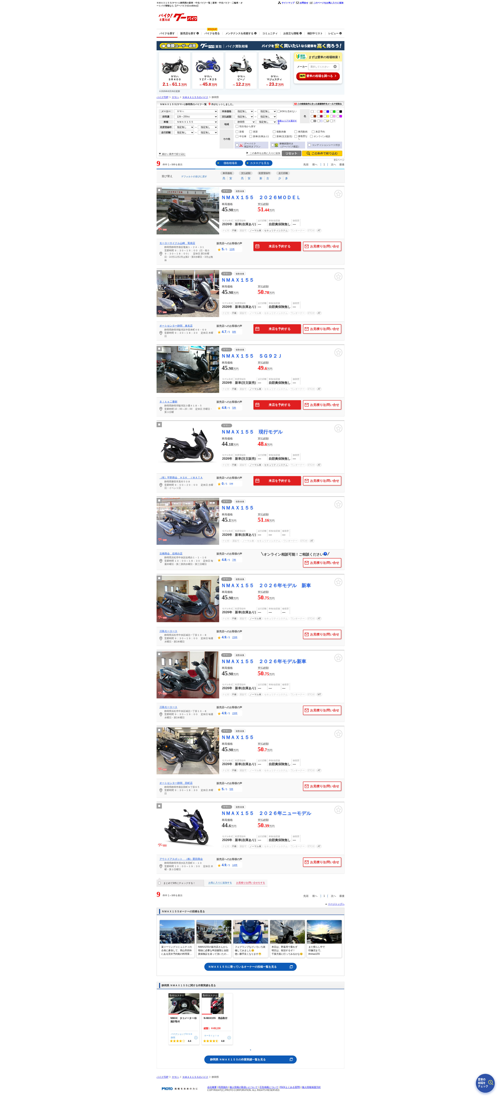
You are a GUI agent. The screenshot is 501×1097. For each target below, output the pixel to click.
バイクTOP (162, 97)
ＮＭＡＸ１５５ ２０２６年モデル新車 (263, 661)
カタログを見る (259, 163)
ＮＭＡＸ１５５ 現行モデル (252, 431)
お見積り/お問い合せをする (250, 882)
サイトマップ (288, 3)
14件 (234, 865)
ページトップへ (336, 904)
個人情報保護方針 (311, 1087)
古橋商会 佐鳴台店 (170, 553)
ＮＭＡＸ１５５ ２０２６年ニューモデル (266, 813)
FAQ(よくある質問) (290, 1087)
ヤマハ (175, 97)
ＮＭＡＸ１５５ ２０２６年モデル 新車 (266, 585)
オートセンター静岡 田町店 (176, 783)
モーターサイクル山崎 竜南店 (177, 243)
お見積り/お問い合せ (324, 246)
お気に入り (338, 194)
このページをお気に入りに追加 (328, 3)
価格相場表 (230, 163)
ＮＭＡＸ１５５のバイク (195, 97)
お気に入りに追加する (220, 882)
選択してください (319, 66)
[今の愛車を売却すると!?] (485, 1083)
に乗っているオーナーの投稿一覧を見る (242, 966)
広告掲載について (269, 1087)
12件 (232, 249)
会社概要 (212, 1087)
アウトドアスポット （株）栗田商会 (181, 858)
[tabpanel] (184, 1019)
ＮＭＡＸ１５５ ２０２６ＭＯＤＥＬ (261, 197)
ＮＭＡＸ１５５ (237, 280)
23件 (234, 637)
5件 (234, 407)
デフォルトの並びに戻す (194, 176)
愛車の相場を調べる (316, 75)
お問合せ (304, 3)
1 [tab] (250, 1049)
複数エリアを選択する (287, 122)
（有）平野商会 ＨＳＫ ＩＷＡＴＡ (181, 477)
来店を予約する (280, 246)
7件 (234, 559)
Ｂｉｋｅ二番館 (168, 401)
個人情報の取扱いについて (244, 1087)
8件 (234, 332)
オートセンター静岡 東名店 (176, 325)
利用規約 (223, 1087)
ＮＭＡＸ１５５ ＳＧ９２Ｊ (251, 355)
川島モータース (168, 631)
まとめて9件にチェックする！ (179, 883)
